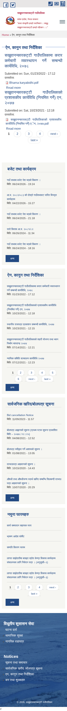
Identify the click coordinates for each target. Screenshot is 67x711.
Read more (13, 87)
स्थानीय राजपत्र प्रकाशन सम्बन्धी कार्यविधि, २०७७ (30, 324)
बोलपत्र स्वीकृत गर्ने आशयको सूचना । (24, 449)
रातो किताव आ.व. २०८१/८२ (20, 229)
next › (54, 133)
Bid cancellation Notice (20, 415)
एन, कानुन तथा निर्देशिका (19, 674)
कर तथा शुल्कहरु (15, 680)
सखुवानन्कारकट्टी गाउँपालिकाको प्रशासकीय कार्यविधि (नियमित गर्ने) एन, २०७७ (33, 97)
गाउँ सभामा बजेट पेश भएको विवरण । (24, 214)
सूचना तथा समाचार (16, 662)
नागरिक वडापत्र (14, 641)
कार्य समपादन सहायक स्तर (19, 525)
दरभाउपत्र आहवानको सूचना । (21, 464)
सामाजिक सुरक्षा (14, 635)
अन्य (12, 258)
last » (34, 140)
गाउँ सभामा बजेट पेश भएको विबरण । (24, 180)
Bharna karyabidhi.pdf (23, 82)
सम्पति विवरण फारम (16, 547)
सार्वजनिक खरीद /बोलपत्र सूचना (23, 668)
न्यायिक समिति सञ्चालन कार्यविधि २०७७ (25, 358)
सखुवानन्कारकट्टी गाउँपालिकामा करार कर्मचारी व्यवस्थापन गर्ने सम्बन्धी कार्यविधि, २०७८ (33, 60)
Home (5, 34)
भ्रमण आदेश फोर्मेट (15, 536)
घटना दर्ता (11, 630)
